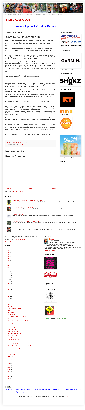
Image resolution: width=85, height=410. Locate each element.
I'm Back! (10, 306)
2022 (8, 256)
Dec (9, 289)
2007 (8, 288)
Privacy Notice (59, 14)
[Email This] (6, 144)
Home (30, 188)
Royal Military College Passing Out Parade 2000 (19, 345)
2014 (8, 273)
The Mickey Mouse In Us (14, 341)
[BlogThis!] (7, 144)
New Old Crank (11, 314)
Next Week (10, 304)
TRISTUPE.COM (17, 19)
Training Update (12, 354)
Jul (9, 359)
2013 (8, 275)
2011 (8, 279)
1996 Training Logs (12, 329)
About (5, 14)
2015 (8, 271)
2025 (8, 250)
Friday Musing (11, 327)
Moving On (10, 310)
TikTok (19, 14)
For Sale (10, 337)
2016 (8, 269)
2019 (8, 263)
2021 (8, 258)
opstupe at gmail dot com (19, 239)
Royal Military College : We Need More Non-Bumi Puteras (25, 221)
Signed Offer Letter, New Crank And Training (18, 320)
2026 (8, 248)
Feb (9, 369)
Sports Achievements (46, 14)
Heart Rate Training (12, 335)
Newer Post (8, 188)
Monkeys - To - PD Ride (13, 343)
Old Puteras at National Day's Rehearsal (17, 300)
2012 (8, 277)
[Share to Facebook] (10, 144)
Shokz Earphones (38, 14)
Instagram (10, 14)
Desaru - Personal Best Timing (15, 308)
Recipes (53, 14)
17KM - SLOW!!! (12, 350)
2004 (8, 378)
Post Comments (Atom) (17, 191)
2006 (8, 374)
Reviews (23, 14)
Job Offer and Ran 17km (13, 339)
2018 (8, 265)
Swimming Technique (13, 323)
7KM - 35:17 (11, 352)
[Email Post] (26, 142)
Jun (9, 361)
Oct (9, 294)
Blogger (67, 396)
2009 (8, 283)
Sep (9, 296)
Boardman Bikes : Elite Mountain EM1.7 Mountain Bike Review (27, 200)
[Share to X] (9, 144)
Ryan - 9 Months (12, 312)
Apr (9, 365)
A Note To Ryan (11, 356)
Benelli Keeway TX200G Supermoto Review (22, 207)
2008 (8, 286)
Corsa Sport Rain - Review (18, 228)
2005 (8, 376)
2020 (8, 260)
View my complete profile (50, 250)
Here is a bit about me (10, 241)
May (9, 363)
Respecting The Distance (18, 214)
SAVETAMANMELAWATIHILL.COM (25, 103)
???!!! (9, 325)
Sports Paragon (30, 14)
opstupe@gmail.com (10, 392)
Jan (9, 371)
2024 (8, 252)
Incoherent (21, 144)
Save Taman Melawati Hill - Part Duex (17, 316)
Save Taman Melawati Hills (14, 333)
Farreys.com (11, 318)
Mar (9, 367)
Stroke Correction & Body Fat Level (16, 348)
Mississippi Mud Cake (13, 331)
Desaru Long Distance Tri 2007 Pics (16, 302)
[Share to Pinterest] (11, 144)
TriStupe (52, 239)
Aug (9, 298)
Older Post (52, 188)
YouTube (15, 14)
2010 (8, 281)
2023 (8, 254)
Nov (9, 292)
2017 (8, 267)
